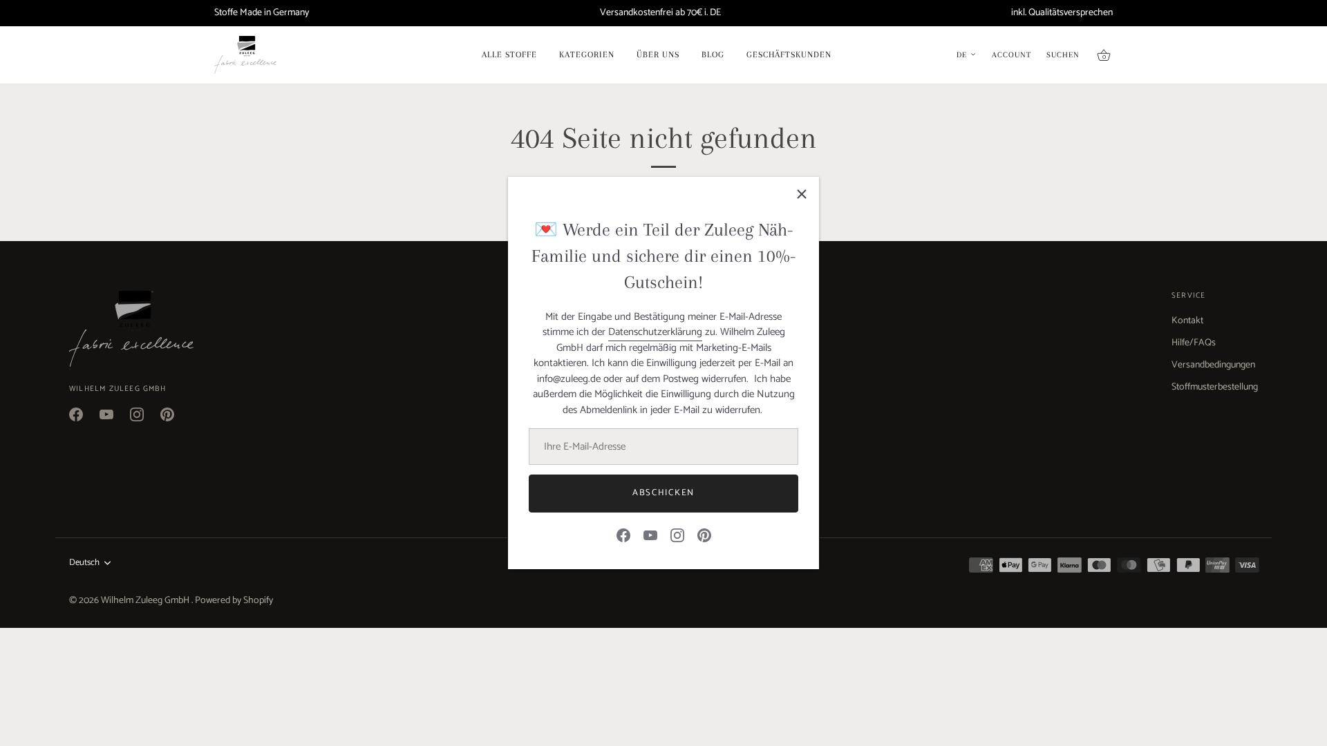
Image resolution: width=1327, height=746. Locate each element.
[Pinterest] (704, 535)
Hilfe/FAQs (1193, 343)
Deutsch (84, 562)
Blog (713, 54)
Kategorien (586, 54)
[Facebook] (623, 535)
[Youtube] (650, 535)
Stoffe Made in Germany (261, 13)
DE (962, 55)
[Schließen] (802, 194)
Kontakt (1187, 321)
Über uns (658, 54)
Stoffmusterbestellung (1214, 387)
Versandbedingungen (1213, 365)
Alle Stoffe (509, 54)
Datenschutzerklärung (655, 332)
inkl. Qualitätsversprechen (1062, 13)
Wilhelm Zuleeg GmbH (146, 601)
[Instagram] (677, 535)
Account (1011, 55)
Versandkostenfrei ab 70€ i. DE (660, 13)
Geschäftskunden (788, 54)
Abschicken (663, 493)
